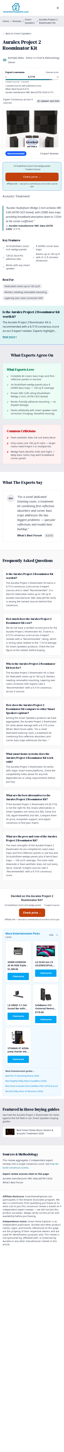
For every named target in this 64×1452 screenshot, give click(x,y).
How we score (52, 72)
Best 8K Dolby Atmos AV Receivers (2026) (24, 1091)
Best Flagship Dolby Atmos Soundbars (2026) (25, 1081)
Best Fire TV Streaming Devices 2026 (22, 1075)
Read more (10, 336)
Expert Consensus (13, 99)
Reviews (16, 21)
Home (6, 21)
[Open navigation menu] (57, 8)
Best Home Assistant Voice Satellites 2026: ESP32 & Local (31, 1086)
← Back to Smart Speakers (17, 33)
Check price (18, 976)
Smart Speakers (30, 21)
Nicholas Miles (16, 57)
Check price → (32, 177)
